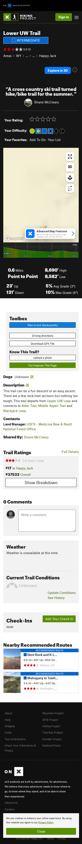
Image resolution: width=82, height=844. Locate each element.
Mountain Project (52, 713)
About (8, 713)
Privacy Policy (45, 822)
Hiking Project (51, 726)
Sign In (63, 17)
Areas (7, 56)
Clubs (8, 732)
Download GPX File (42, 343)
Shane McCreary (46, 102)
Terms (50, 838)
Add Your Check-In (59, 619)
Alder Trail (29, 406)
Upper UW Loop (59, 401)
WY (18, 56)
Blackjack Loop (14, 411)
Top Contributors (15, 739)
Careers (10, 809)
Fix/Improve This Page (42, 365)
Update (62, 593)
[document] (41, 825)
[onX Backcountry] (16, 6)
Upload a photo (42, 357)
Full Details (70, 452)
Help (7, 719)
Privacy (62, 838)
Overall (25, 474)
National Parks (51, 745)
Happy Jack (47, 56)
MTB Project (50, 719)
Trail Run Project (52, 732)
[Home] (21, 17)
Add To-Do (37, 140)
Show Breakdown (41, 482)
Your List (54, 140)
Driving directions (42, 335)
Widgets (10, 726)
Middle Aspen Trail (52, 406)
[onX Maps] (14, 775)
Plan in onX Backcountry (43, 325)
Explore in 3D (58, 70)
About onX (11, 802)
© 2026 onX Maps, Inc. (29, 838)
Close (41, 831)
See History (56, 598)
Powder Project (51, 739)
